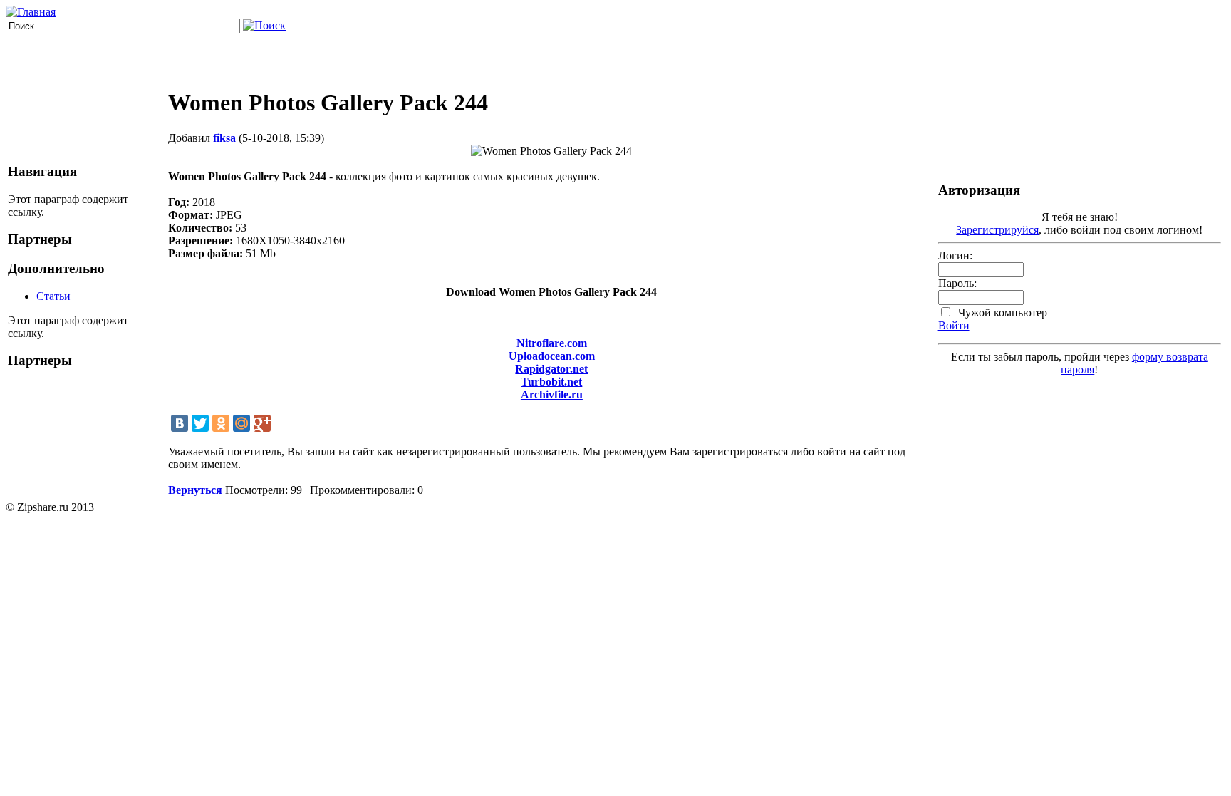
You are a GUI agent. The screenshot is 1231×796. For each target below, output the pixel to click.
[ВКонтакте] (179, 423)
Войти (954, 325)
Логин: (955, 255)
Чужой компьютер (1001, 312)
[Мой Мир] (241, 423)
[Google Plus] (262, 423)
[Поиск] (264, 25)
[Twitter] (200, 423)
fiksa (224, 138)
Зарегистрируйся (997, 230)
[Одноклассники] (220, 423)
